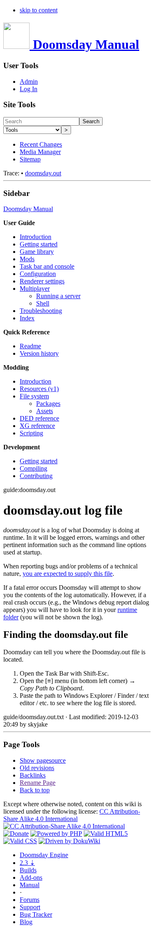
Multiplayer (35, 288)
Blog (26, 921)
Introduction (35, 236)
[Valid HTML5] (106, 833)
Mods (27, 258)
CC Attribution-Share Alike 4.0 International (71, 815)
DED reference (39, 418)
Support (30, 907)
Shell (42, 303)
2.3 (27, 862)
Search (91, 121)
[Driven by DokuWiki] (69, 840)
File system (34, 396)
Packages (48, 403)
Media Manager (40, 151)
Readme (30, 346)
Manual (29, 884)
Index (27, 318)
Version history (39, 353)
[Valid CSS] (20, 840)
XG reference (37, 425)
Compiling (33, 468)
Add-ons (31, 877)
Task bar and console (47, 266)
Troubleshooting (41, 310)
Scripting (31, 433)
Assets (44, 410)
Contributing (36, 475)
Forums (29, 899)
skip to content (38, 10)
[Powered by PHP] (56, 833)
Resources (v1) (39, 388)
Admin (29, 81)
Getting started (38, 244)
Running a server (58, 295)
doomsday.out (43, 173)
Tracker (36, 914)
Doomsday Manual (28, 208)
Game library (37, 251)
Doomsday (44, 854)
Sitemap (30, 159)
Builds (28, 870)
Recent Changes (41, 144)
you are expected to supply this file (68, 573)
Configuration (38, 273)
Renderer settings (42, 281)
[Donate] (16, 833)
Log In (28, 88)
